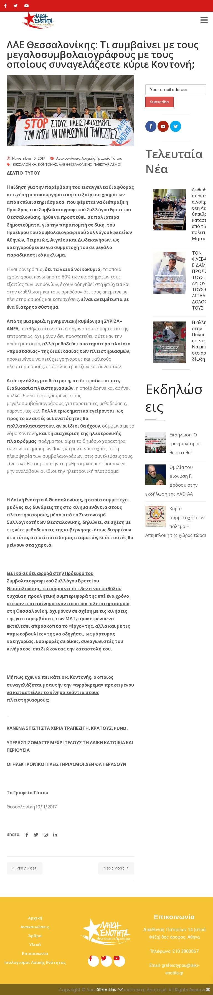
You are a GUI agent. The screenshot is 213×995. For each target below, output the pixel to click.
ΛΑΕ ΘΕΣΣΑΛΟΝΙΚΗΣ (75, 164)
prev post (26, 868)
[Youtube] (26, 6)
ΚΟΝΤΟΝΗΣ (47, 164)
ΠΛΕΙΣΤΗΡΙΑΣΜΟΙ (107, 164)
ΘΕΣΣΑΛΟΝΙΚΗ (24, 164)
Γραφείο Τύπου (109, 158)
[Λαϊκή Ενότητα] (38, 20)
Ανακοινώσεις (68, 158)
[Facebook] (5, 6)
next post (115, 868)
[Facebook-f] (93, 961)
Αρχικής (88, 158)
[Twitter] (15, 6)
